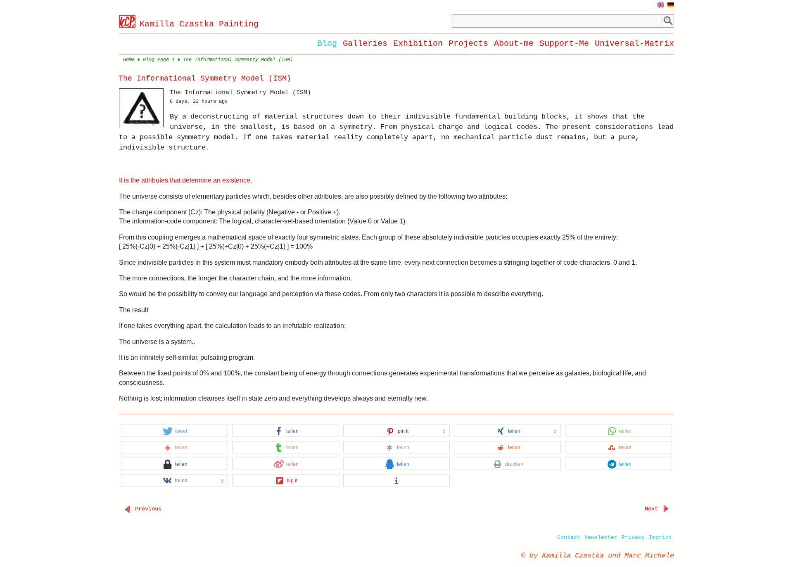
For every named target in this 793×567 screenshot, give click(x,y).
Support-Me (564, 43)
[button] (174, 431)
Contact (568, 537)
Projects (468, 43)
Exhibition (418, 43)
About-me (514, 43)
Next (653, 508)
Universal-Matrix (634, 43)
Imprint (660, 537)
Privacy (633, 537)
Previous (146, 508)
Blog (327, 43)
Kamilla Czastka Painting (199, 24)
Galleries (365, 43)
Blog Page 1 (159, 60)
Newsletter (600, 537)
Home (129, 60)
